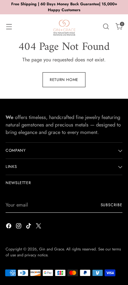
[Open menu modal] (8, 26)
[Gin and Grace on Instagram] (19, 227)
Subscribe (112, 205)
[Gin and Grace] (64, 26)
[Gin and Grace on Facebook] (9, 227)
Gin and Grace (51, 249)
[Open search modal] (105, 26)
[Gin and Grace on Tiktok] (29, 227)
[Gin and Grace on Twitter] (39, 227)
